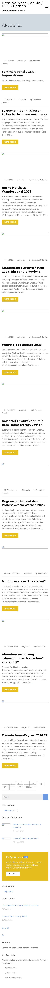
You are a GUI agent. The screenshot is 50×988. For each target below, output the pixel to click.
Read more (10, 87)
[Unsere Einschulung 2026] (6, 841)
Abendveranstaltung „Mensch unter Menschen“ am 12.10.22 (22, 658)
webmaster (42, 573)
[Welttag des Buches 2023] (25, 321)
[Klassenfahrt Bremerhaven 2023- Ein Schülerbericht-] (25, 244)
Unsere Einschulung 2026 (25, 838)
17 (33, 784)
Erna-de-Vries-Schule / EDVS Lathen (22, 4)
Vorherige (8, 784)
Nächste (30, 787)
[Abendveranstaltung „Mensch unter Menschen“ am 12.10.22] (25, 631)
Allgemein (22, 61)
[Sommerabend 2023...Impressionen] (25, 45)
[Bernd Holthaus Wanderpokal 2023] (25, 164)
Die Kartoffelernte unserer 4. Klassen (20, 905)
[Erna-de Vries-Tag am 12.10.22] (25, 711)
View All (5, 928)
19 (5, 787)
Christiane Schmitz (39, 180)
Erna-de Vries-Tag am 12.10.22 (25, 735)
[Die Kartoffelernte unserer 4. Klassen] (6, 827)
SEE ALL (13, 874)
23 (20, 787)
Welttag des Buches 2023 (22, 345)
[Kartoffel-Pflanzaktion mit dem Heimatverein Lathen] (25, 394)
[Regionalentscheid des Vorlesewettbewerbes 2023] (25, 474)
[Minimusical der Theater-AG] (25, 557)
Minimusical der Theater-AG (23, 581)
